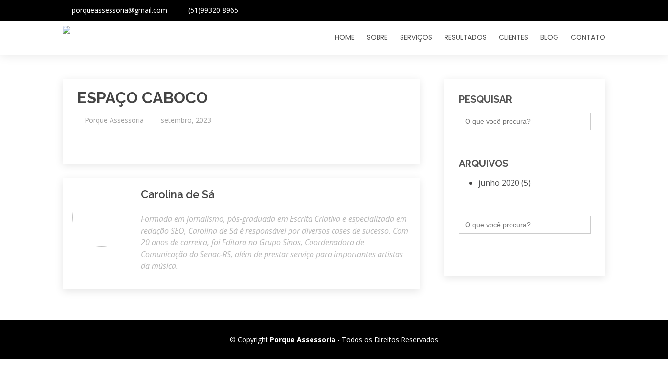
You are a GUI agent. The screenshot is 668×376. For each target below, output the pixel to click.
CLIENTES (513, 37)
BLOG (549, 37)
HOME (345, 37)
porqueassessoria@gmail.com (119, 10)
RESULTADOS (466, 37)
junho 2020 (498, 182)
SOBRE (377, 37)
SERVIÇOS (416, 37)
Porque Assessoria (114, 120)
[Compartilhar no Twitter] (390, 143)
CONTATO (588, 37)
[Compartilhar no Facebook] (401, 143)
